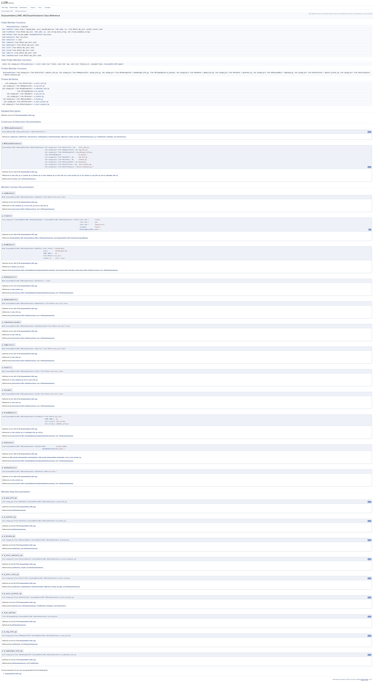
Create (38, 64)
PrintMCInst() (101, 137)
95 (14, 526)
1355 (15, 263)
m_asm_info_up (39, 94)
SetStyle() (110, 137)
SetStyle (9, 34)
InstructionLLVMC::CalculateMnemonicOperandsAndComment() (33, 270)
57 (13, 115)
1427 (15, 376)
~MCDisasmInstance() (28, 179)
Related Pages (14, 7)
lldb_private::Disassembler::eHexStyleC (52, 457)
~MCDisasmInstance (13, 26)
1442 (15, 331)
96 (14, 545)
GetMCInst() (23, 137)
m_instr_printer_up (41, 101)
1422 (15, 308)
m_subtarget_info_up (41, 88)
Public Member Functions (315, 13)
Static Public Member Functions (330, 13)
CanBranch (9, 42)
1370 (15, 429)
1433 (15, 399)
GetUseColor (10, 40)
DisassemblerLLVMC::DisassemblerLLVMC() (24, 238)
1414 (15, 202)
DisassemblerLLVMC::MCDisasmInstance (29, 219)
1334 (15, 172)
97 (14, 602)
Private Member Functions (345, 13)
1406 (15, 476)
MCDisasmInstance (21, 11)
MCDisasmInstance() (87, 137)
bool (3, 29)
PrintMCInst (10, 32)
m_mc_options (39, 91)
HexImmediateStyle (36, 34)
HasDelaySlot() (43, 137)
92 (14, 660)
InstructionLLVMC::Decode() (65, 270)
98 (14, 564)
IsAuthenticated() (54, 137)
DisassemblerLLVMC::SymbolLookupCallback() (72, 238)
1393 (15, 454)
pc (66, 29)
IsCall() (70, 137)
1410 (15, 286)
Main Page (5, 7)
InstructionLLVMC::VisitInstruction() (24, 209)
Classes (33, 7)
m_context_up (39, 96)
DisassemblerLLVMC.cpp (26, 115)
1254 (15, 234)
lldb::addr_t (60, 29)
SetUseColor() (121, 137)
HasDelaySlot (11, 45)
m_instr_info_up (40, 83)
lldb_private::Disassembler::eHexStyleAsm (24, 457)
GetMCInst (9, 29)
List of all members (368, 13)
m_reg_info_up (39, 86)
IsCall (8, 47)
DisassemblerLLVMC (7, 11)
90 (14, 583)
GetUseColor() (32, 137)
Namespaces (23, 7)
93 (14, 621)
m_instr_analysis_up (41, 104)
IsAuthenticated (12, 55)
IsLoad (8, 50)
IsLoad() (76, 137)
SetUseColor (10, 37)
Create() (14, 179)
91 (14, 641)
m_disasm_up (38, 99)
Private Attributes (357, 13)
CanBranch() (14, 137)
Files (40, 7)
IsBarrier (9, 53)
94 (14, 507)
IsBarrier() (64, 137)
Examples (47, 7)
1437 (15, 354)
